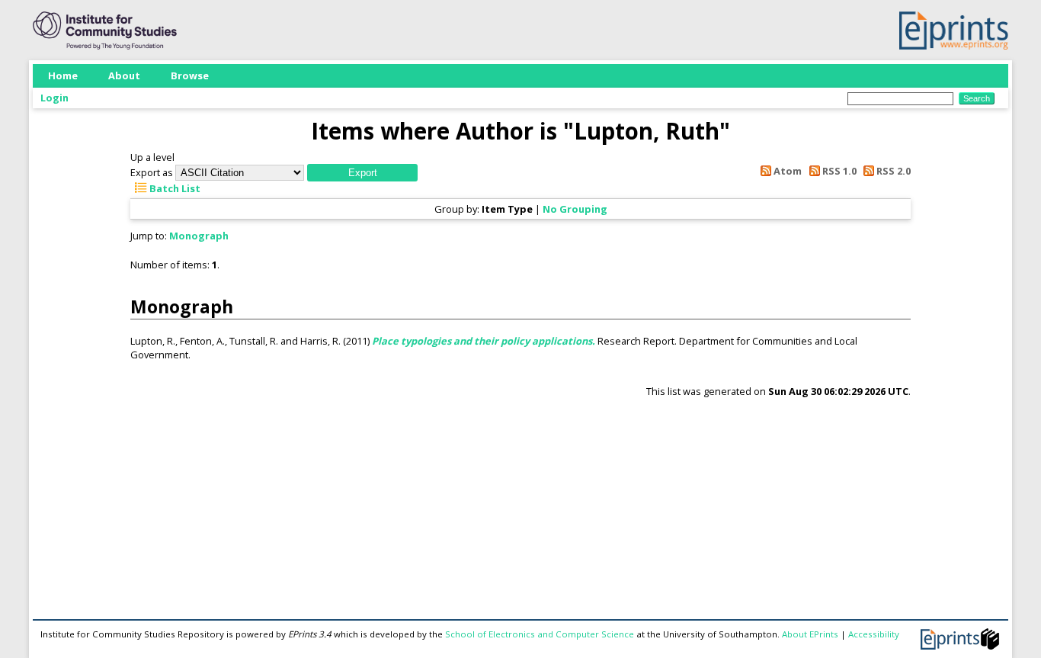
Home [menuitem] (63, 75)
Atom (786, 171)
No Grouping (575, 209)
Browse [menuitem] (190, 75)
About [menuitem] (124, 75)
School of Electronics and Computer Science (539, 634)
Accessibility (873, 634)
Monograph (199, 235)
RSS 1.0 (838, 171)
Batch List (173, 188)
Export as (151, 172)
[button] (362, 172)
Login (54, 97)
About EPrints (810, 634)
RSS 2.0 (892, 171)
